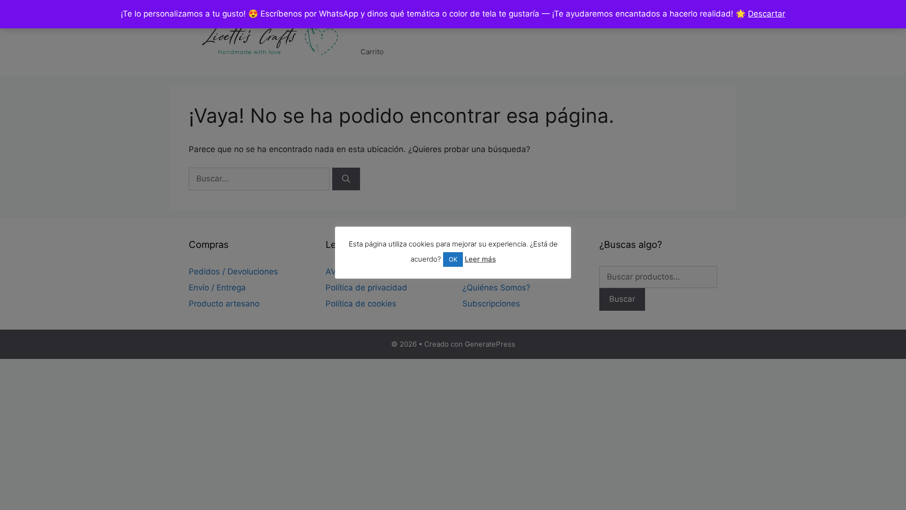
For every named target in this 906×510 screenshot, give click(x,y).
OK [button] (453, 259)
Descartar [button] (766, 13)
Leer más (480, 259)
